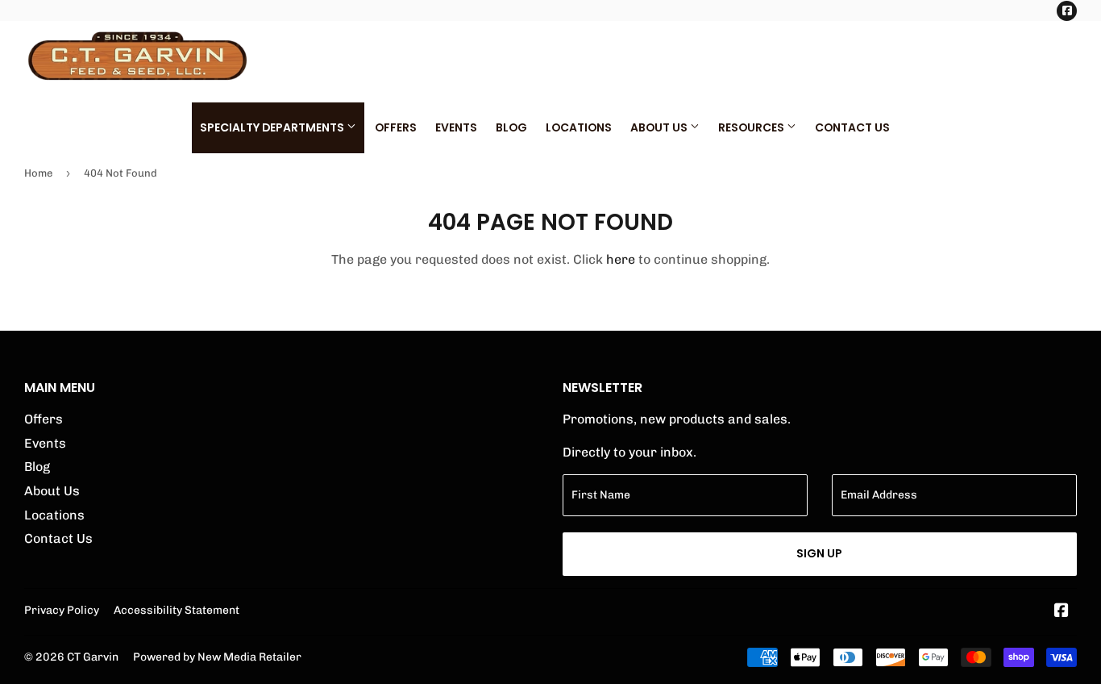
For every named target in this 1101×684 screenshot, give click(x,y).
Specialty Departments (273, 127)
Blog (511, 127)
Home (38, 173)
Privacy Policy (61, 609)
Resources (752, 127)
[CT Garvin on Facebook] (1061, 611)
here (620, 259)
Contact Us (852, 127)
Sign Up (819, 553)
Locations (579, 127)
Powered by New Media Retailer (217, 656)
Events (456, 127)
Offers (396, 127)
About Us (660, 127)
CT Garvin (92, 656)
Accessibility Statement (176, 609)
